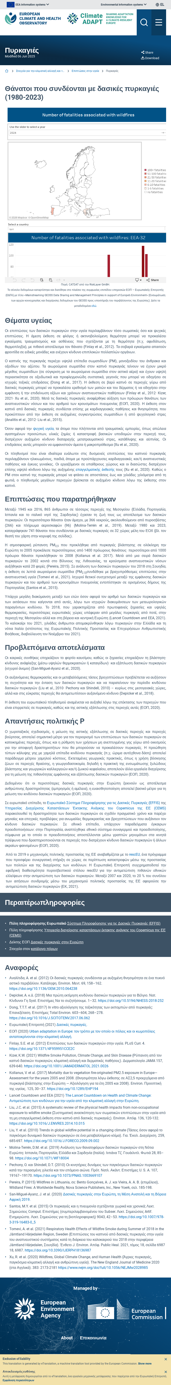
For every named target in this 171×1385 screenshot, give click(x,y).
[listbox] (28, 4)
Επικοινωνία (93, 1338)
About (67, 1338)
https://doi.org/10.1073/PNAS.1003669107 (68, 1175)
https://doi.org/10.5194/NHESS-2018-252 (131, 1001)
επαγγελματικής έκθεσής (95, 469)
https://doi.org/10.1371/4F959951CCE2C (42, 1049)
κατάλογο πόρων (44, 949)
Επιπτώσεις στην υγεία (85, 71)
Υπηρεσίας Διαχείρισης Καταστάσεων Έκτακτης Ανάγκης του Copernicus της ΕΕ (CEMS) (85, 808)
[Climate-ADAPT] (100, 18)
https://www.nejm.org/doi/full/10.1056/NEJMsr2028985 (103, 1268)
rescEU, (134, 854)
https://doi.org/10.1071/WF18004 (42, 1158)
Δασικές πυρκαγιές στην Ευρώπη (57, 942)
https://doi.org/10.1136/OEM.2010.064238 (43, 989)
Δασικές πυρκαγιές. (72, 1025)
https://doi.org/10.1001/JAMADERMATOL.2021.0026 (66, 1066)
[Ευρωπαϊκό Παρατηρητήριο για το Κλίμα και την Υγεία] (33, 18)
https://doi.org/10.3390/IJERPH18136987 (58, 1250)
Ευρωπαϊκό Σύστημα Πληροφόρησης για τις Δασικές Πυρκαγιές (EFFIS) (103, 803)
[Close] (165, 1359)
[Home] (7, 71)
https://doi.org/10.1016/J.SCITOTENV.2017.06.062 (49, 1018)
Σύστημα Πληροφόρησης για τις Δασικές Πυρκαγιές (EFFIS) (114, 923)
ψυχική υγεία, (43, 429)
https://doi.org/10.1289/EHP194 (72, 1089)
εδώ (94, 305)
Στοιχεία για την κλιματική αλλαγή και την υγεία (40, 71)
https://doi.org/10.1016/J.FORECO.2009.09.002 (61, 1141)
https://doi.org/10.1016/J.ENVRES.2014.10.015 (47, 1123)
